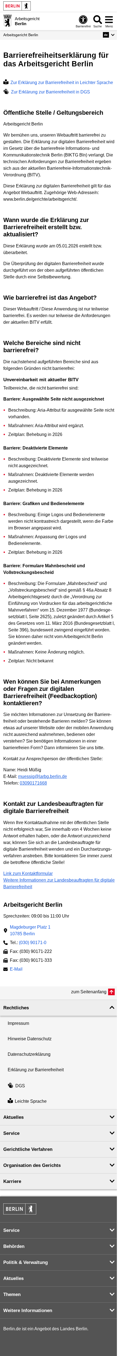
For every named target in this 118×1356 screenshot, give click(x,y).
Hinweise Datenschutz (30, 1038)
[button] (109, 35)
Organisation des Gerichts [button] (32, 1165)
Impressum (18, 1023)
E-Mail (16, 970)
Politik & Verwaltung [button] (25, 1262)
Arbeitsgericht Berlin (20, 35)
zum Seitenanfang (88, 991)
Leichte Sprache (31, 1101)
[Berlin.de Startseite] (17, 6)
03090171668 (33, 783)
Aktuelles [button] (13, 1117)
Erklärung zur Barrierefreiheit (36, 1069)
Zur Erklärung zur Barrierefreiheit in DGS (50, 92)
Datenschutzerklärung (29, 1054)
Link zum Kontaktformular (28, 873)
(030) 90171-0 (32, 942)
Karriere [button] (12, 1181)
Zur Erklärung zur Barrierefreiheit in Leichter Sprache (61, 82)
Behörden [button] (13, 1246)
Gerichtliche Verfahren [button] (27, 1149)
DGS (20, 1085)
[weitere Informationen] (7, 20)
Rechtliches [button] (16, 1007)
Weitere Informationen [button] (27, 1310)
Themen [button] (12, 1294)
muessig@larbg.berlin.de (42, 776)
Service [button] (11, 1133)
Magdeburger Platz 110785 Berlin (30, 930)
